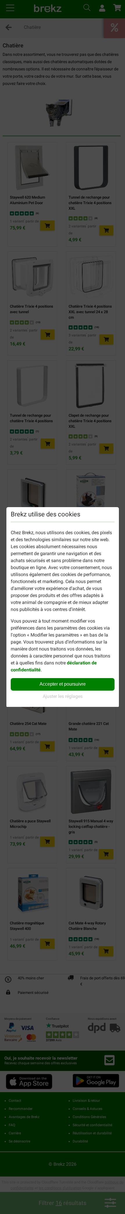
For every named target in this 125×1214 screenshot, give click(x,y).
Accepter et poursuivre (63, 684)
